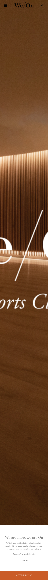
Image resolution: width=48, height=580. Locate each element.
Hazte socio (24, 575)
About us (24, 561)
